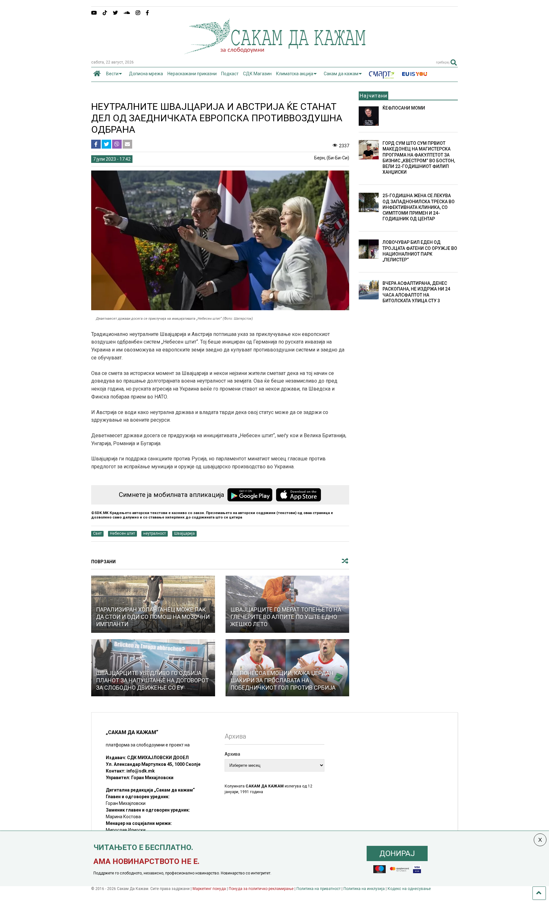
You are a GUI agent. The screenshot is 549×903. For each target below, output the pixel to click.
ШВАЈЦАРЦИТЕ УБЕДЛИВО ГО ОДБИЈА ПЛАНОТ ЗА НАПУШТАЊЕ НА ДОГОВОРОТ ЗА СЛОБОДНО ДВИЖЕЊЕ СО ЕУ (152, 680)
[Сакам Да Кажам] (274, 52)
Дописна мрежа (146, 73)
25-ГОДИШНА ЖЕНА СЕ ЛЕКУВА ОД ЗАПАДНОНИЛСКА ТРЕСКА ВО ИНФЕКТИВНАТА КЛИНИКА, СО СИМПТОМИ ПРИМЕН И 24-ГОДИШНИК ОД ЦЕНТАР (419, 207)
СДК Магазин (257, 73)
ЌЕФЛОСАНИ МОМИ (404, 107)
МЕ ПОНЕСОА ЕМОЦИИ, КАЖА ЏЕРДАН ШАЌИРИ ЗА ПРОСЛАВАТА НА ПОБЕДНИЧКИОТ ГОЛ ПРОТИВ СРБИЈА (283, 680)
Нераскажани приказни (192, 73)
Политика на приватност (318, 888)
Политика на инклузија (364, 888)
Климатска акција (294, 73)
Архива (232, 754)
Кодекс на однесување (409, 888)
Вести (112, 73)
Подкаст (230, 73)
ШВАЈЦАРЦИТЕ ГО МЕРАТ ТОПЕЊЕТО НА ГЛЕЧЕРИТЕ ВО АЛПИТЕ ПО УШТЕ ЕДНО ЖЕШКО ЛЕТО (285, 617)
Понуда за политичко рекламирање (261, 888)
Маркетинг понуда (210, 888)
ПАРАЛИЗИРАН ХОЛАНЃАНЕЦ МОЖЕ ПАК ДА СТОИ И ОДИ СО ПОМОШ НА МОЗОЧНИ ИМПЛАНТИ (153, 617)
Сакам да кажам (341, 73)
